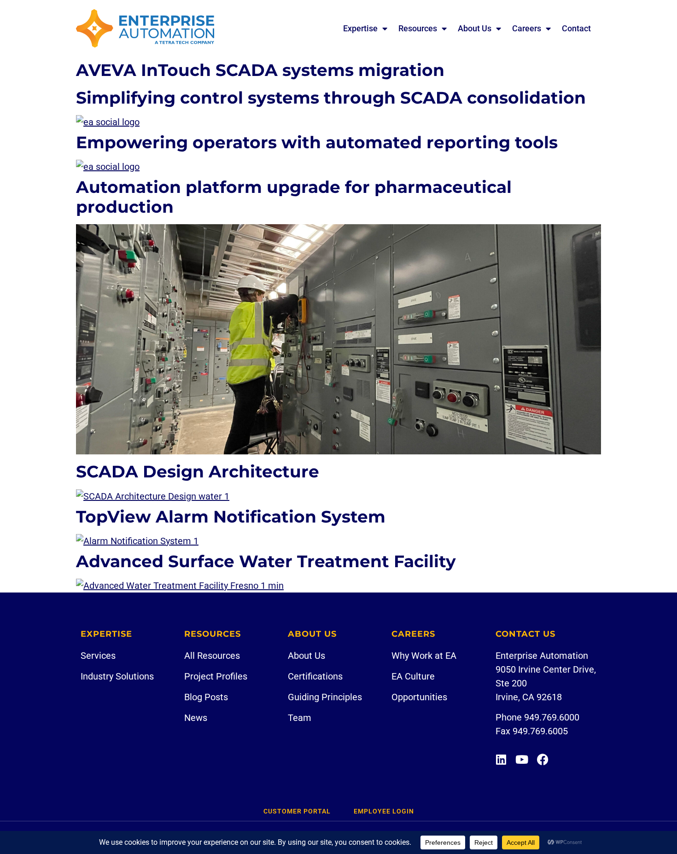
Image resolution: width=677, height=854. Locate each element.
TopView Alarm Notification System (230, 516)
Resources (417, 28)
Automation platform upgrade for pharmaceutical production (294, 197)
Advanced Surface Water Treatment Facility (266, 561)
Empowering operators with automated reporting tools (317, 142)
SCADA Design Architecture (197, 471)
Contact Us (525, 634)
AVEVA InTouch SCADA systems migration (260, 70)
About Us (474, 28)
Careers (526, 28)
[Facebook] (543, 759)
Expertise (360, 28)
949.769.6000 (551, 717)
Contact (576, 28)
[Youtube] (522, 759)
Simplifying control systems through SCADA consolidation (331, 97)
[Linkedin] (501, 759)
